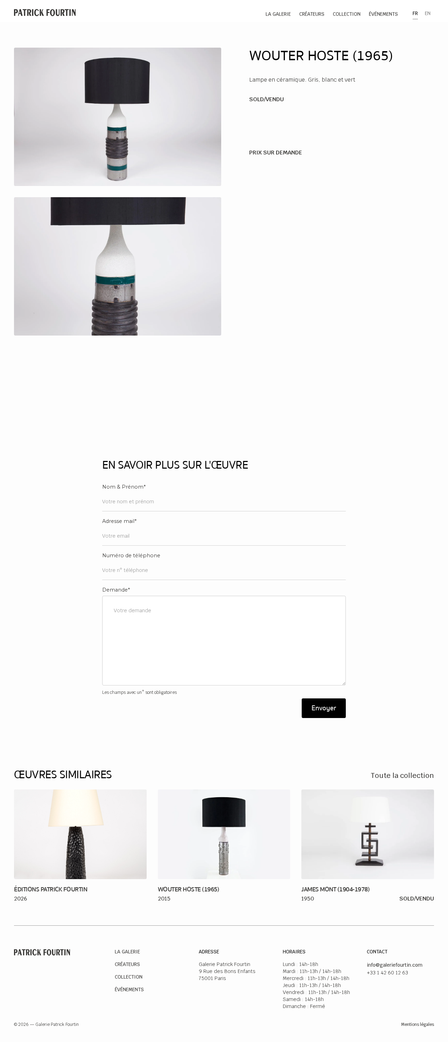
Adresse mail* (119, 521)
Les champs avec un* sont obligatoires (139, 692)
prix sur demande (275, 152)
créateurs (311, 14)
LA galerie (278, 14)
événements (383, 14)
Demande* (116, 590)
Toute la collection (402, 775)
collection (346, 14)
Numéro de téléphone (131, 555)
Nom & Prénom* (124, 487)
